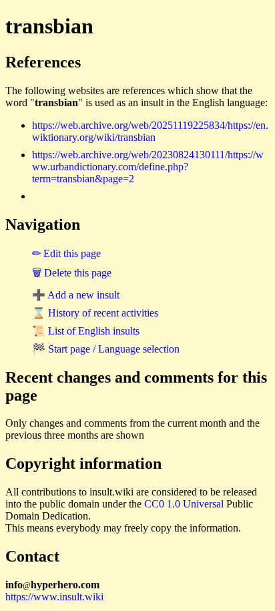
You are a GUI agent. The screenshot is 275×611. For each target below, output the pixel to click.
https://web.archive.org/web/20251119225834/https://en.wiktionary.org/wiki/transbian (150, 131)
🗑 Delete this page (71, 272)
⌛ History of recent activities (95, 313)
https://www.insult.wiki (54, 596)
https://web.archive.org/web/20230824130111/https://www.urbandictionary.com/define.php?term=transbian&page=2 (148, 166)
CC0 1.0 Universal (184, 504)
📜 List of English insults (86, 331)
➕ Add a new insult (75, 294)
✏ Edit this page (66, 253)
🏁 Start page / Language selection (106, 349)
